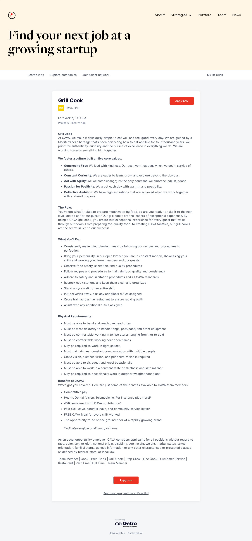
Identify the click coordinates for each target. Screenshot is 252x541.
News (236, 15)
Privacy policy (117, 533)
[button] (180, 15)
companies (63, 75)
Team (221, 15)
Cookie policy (135, 533)
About (160, 15)
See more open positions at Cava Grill (126, 493)
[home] (11, 15)
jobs (35, 75)
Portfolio (204, 15)
